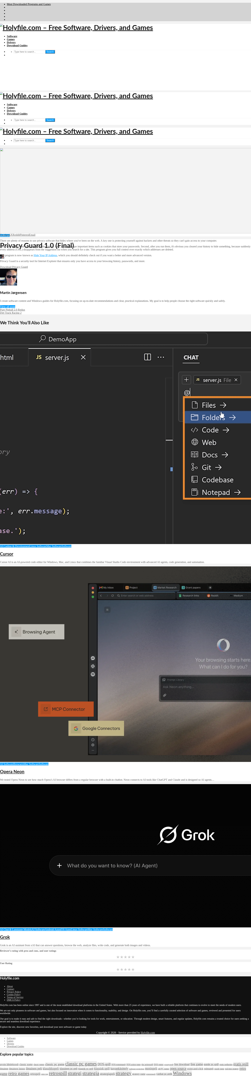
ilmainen (4, 1068)
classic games (38, 1064)
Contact (10, 989)
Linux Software (38, 546)
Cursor (6, 554)
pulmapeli (209, 1068)
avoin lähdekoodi (9, 1064)
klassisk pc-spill (85, 1068)
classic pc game (55, 1064)
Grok (5, 937)
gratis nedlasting (226, 1064)
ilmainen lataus (17, 1068)
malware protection (136, 1069)
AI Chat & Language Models (16, 929)
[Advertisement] (125, 66)
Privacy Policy (14, 992)
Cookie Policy (13, 994)
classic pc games (81, 1063)
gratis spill (240, 1064)
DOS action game (133, 1064)
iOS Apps (65, 929)
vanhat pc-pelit (164, 1073)
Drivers (11, 42)
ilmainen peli (34, 1068)
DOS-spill (104, 1064)
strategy (123, 1073)
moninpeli (151, 1068)
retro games (18, 1073)
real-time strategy (232, 1069)
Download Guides (17, 45)
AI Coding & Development (15, 546)
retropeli (35, 1073)
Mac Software (54, 546)
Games (11, 39)
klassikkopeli (51, 1068)
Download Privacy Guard (14, 266)
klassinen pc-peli (69, 1068)
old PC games (163, 1069)
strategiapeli (107, 1073)
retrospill (58, 1073)
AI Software (6, 764)
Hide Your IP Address (45, 255)
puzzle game (219, 1069)
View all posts (7, 306)
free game (196, 1064)
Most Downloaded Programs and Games (29, 4)
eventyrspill (168, 1065)
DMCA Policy (13, 1000)
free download (182, 1064)
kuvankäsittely (119, 1068)
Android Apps (52, 929)
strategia (90, 1073)
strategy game (138, 1074)
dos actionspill (147, 1064)
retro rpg (44, 1074)
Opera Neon (12, 772)
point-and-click (195, 1068)
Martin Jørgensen (13, 257)
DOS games (159, 1064)
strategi (75, 1073)
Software (12, 36)
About (10, 986)
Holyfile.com (148, 1032)
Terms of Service (15, 997)
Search (50, 120)
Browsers (18, 764)
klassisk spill (102, 1068)
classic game (26, 1064)
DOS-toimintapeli (118, 1064)
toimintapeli (151, 1074)
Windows (182, 1073)
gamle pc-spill (211, 1064)
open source (178, 1068)
